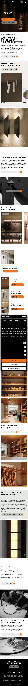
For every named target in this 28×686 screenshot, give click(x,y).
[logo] (13, 2)
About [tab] (24, 320)
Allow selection (14, 364)
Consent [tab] (4, 320)
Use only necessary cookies (14, 368)
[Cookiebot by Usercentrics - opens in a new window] (21, 316)
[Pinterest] (22, 676)
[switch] (25, 347)
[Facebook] (8, 676)
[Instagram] (5, 676)
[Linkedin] (12, 676)
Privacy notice (5, 680)
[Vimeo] (15, 676)
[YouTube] (18, 676)
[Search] (21, 1)
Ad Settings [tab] (17, 320)
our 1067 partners (9, 326)
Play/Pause (25, 143)
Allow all (14, 360)
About (11, 684)
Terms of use (21, 680)
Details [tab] (10, 320)
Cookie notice (13, 680)
